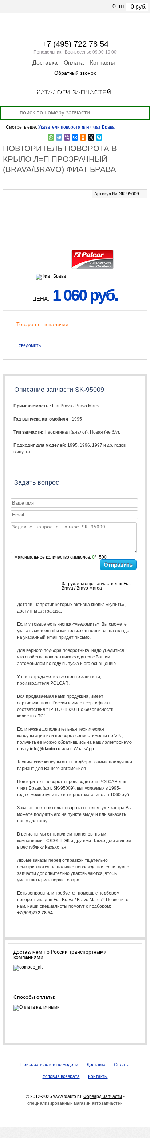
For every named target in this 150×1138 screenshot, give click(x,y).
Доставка (45, 63)
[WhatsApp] (51, 137)
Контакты (102, 63)
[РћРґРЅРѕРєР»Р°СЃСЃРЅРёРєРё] (83, 137)
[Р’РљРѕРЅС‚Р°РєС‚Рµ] (75, 137)
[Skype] (99, 137)
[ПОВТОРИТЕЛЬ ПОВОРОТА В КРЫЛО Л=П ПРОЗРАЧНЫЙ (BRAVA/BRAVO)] (75, 218)
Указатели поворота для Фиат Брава (76, 127)
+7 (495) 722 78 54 (75, 43)
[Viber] (67, 137)
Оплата (74, 63)
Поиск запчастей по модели (49, 1064)
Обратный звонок (75, 73)
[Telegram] (59, 137)
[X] (91, 137)
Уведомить (30, 345)
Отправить (118, 565)
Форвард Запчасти (102, 1096)
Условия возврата (61, 1076)
